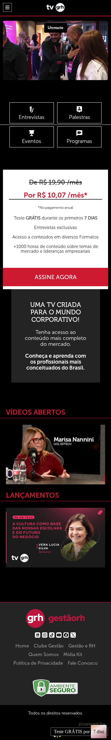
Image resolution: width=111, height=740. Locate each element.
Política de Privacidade (38, 663)
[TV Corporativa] (55, 10)
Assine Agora (56, 277)
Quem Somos (43, 654)
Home (22, 645)
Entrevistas (31, 117)
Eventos (31, 141)
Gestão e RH (81, 645)
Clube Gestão (49, 645)
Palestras (79, 117)
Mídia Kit (72, 654)
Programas (79, 141)
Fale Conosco (83, 663)
